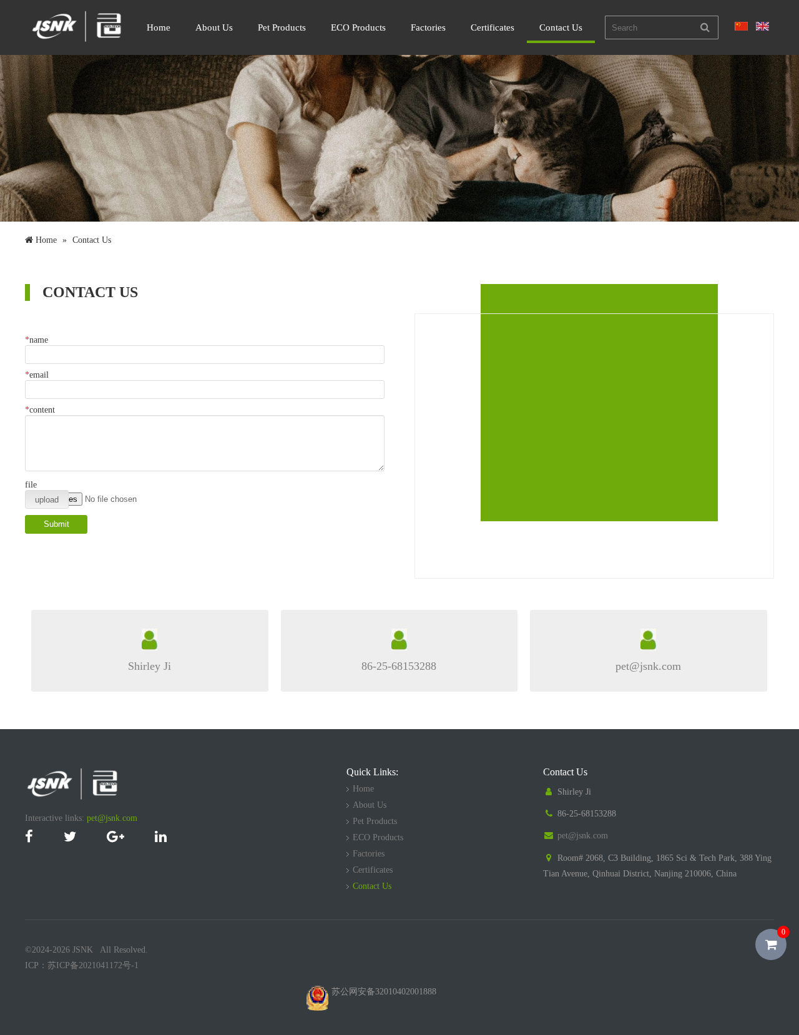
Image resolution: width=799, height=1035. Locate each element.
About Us (214, 27)
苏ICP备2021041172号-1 (93, 965)
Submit (56, 524)
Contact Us (560, 27)
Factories (428, 27)
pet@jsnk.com (112, 818)
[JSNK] (77, 41)
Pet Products (282, 27)
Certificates (492, 27)
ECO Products (358, 27)
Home (158, 27)
